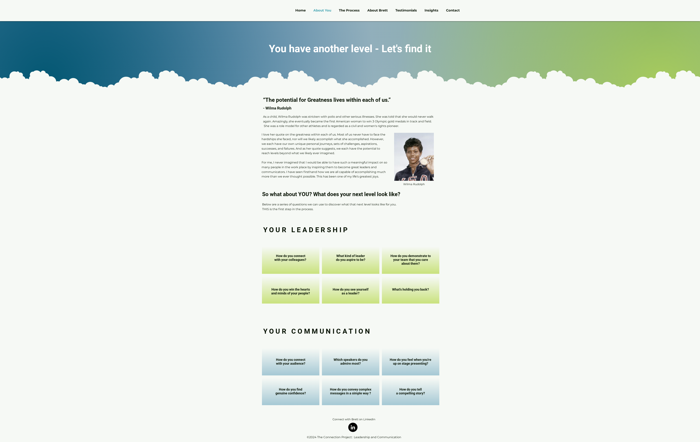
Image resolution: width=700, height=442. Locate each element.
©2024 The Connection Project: (330, 437)
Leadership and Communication (377, 437)
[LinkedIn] (352, 427)
